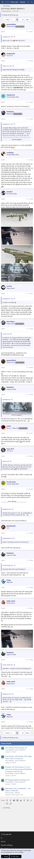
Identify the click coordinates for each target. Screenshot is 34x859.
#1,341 (31, 31)
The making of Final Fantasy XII (16, 748)
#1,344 (31, 119)
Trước (7, 19)
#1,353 (31, 489)
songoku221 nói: (7, 37)
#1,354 (31, 533)
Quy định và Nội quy (7, 845)
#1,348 (31, 329)
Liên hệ (3, 841)
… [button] (14, 19)
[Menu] (2, 2)
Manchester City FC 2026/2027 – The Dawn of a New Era (18, 789)
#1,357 (31, 608)
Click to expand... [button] (17, 139)
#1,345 (31, 160)
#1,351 (31, 433)
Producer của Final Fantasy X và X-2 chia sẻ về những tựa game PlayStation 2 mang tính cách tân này (18, 769)
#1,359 (31, 689)
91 (23, 19)
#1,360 (31, 722)
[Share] (27, 31)
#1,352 (31, 456)
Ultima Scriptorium (20, 750)
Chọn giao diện (6, 834)
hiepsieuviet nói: (7, 538)
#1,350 (31, 394)
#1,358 (31, 660)
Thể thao (17, 793)
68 (17, 19)
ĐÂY (8, 548)
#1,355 (31, 560)
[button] (16, 838)
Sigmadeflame (7, 11)
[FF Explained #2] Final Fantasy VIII (17, 780)
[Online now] (4, 429)
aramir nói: (5, 461)
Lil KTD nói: (6, 334)
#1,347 (31, 293)
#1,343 (31, 102)
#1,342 (31, 61)
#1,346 (31, 199)
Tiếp (27, 19)
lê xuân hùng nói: (7, 565)
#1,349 (31, 367)
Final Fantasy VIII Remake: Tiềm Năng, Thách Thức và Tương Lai (18, 757)
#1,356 (31, 587)
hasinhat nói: (6, 399)
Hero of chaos (9, 793)
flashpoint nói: (6, 509)
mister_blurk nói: (7, 665)
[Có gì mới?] (28, 2)
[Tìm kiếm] (32, 2)
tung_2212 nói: (7, 66)
